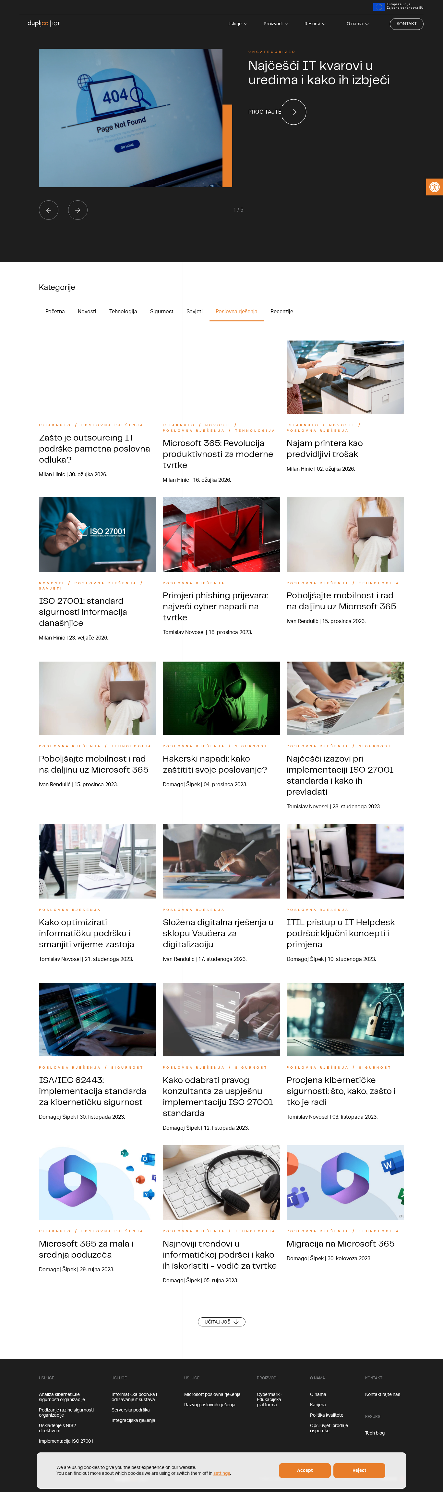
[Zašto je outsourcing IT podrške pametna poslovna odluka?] (97, 377)
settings (221, 1473)
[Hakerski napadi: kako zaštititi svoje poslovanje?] (221, 698)
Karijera (318, 1405)
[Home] (43, 24)
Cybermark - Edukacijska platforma (269, 1399)
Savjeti (194, 311)
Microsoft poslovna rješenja (212, 1394)
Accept (305, 1470)
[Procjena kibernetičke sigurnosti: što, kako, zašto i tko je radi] (345, 1019)
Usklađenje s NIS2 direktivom (57, 1428)
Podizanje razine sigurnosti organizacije (66, 1413)
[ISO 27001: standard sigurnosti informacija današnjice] (97, 534)
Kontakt (407, 24)
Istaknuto (55, 425)
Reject (359, 1470)
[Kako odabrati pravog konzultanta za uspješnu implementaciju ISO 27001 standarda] (221, 1019)
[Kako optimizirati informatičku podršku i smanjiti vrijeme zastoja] (97, 861)
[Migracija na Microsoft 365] (345, 1182)
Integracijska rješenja (133, 1420)
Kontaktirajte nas (382, 1394)
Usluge (234, 24)
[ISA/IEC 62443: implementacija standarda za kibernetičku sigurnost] (97, 1019)
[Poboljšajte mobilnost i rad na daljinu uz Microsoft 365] (345, 534)
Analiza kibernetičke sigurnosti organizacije (62, 1397)
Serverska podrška (131, 1410)
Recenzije (281, 311)
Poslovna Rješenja (112, 425)
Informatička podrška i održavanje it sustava (134, 1397)
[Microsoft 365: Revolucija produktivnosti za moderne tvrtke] (221, 377)
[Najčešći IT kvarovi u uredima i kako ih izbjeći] (130, 118)
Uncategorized (272, 52)
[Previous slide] (48, 210)
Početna (55, 311)
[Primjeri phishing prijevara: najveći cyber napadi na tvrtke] (221, 534)
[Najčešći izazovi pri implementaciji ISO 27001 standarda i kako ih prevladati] (345, 698)
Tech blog (375, 1433)
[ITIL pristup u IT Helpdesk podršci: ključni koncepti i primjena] (345, 861)
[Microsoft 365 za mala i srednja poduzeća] (97, 1182)
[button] (434, 187)
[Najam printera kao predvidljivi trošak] (345, 377)
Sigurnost (162, 311)
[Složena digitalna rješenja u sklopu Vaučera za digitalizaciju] (221, 861)
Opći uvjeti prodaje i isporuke (329, 1428)
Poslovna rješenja (236, 311)
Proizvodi (273, 24)
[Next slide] (78, 210)
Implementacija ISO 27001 (66, 1441)
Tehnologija (123, 311)
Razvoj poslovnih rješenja (209, 1405)
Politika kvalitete (326, 1415)
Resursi (312, 24)
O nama (355, 24)
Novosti (87, 311)
